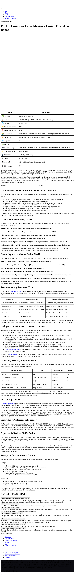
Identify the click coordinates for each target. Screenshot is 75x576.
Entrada (9, 21)
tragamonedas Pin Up (16, 291)
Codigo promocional (11, 540)
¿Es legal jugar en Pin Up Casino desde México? (15, 498)
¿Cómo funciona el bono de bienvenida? (13, 519)
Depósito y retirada (10, 545)
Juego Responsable (11, 555)
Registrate (4, 21)
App (6, 544)
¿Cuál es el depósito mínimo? (10, 504)
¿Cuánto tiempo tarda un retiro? (10, 507)
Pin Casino (8, 537)
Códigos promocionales (12, 349)
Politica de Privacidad (11, 552)
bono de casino (13, 354)
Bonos (41, 185)
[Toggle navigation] (1, 8)
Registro (3, 185)
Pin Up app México (9, 403)
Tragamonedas (9, 538)
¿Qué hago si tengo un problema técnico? (13, 528)
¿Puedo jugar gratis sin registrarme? (12, 513)
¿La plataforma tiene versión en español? (13, 524)
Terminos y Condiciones (12, 554)
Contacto (7, 557)
